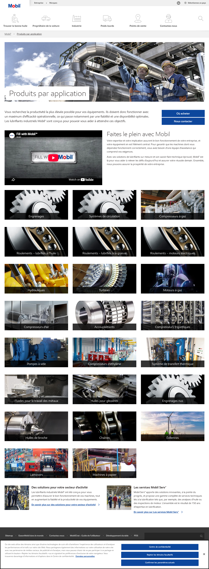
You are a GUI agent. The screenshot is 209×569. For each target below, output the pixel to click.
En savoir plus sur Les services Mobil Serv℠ (156, 512)
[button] (46, 21)
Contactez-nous (56, 535)
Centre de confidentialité (160, 546)
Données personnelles (85, 556)
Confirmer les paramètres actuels (160, 562)
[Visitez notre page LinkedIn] (178, 3)
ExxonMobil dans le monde (31, 535)
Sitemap (9, 535)
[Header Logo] (15, 4)
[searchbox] (171, 536)
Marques (53, 3)
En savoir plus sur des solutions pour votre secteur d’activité (64, 504)
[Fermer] (204, 554)
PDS (136, 535)
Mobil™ (8, 34)
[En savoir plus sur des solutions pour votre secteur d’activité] (17, 499)
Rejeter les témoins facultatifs (160, 554)
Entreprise (38, 3)
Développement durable (117, 535)
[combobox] (174, 536)
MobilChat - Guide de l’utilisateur (85, 535)
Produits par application (29, 34)
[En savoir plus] (119, 499)
